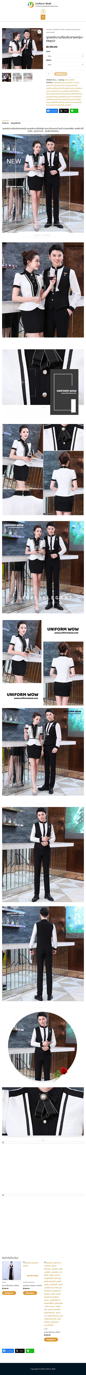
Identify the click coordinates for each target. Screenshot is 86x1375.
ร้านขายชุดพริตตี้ (59, 105)
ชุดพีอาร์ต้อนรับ (65, 94)
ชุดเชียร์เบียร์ (77, 96)
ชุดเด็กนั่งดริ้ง (65, 99)
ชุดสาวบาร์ (69, 96)
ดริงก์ (51, 105)
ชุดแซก (48, 102)
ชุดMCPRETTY (70, 82)
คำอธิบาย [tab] (5, 123)
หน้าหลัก (49, 29)
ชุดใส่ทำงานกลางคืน (71, 102)
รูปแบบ (48, 60)
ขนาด (48, 51)
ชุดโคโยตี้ (54, 102)
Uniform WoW (43, 3)
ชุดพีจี (52, 94)
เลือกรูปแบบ (9, 1293)
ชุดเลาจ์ (72, 99)
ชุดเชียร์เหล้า (50, 99)
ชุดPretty (53, 85)
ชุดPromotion (61, 85)
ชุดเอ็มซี (78, 99)
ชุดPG (77, 82)
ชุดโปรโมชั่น (60, 102)
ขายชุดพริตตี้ (57, 82)
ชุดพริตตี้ (56, 29)
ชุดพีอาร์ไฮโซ (62, 96)
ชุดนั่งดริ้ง (61, 88)
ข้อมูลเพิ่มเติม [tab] (16, 123)
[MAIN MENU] (43, 17)
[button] (39, 32)
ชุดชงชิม (68, 85)
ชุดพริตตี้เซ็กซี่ (72, 91)
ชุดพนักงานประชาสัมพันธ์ (72, 88)
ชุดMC (63, 82)
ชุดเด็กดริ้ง (57, 99)
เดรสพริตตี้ (67, 105)
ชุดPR (62, 29)
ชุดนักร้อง (55, 88)
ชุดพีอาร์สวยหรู (53, 96)
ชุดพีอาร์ (57, 94)
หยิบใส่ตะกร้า (60, 74)
